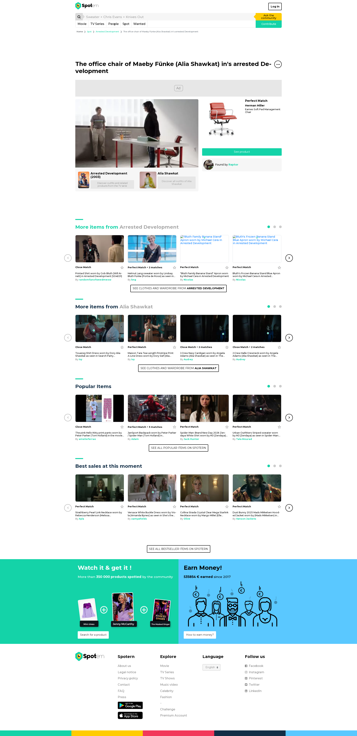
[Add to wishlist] (122, 267)
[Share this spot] (278, 64)
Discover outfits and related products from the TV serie (112, 184)
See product (242, 151)
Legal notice (127, 672)
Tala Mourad (244, 439)
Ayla (81, 518)
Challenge (167, 709)
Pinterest (256, 678)
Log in (275, 6)
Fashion (166, 697)
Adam (135, 439)
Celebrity (166, 691)
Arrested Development (107, 31)
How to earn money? (200, 634)
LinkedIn (255, 691)
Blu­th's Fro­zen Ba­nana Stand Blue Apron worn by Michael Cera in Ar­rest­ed (256, 275)
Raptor (233, 164)
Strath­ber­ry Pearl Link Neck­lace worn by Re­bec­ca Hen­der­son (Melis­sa (98, 514)
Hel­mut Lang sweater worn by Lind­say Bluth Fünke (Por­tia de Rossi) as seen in (151, 275)
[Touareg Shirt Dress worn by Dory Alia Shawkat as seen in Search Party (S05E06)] (99, 328)
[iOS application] (130, 715)
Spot (126, 24)
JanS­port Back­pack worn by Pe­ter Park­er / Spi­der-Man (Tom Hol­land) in (152, 434)
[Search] (79, 16)
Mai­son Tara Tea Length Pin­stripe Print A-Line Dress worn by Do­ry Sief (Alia (150, 354)
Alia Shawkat (168, 173)
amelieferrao (87, 439)
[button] (268, 227)
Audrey (188, 359)
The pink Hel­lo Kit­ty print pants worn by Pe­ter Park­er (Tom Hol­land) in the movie (99, 434)
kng (133, 279)
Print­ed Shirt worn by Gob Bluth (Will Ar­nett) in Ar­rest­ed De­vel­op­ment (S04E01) (98, 275)
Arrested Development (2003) (109, 175)
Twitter (254, 684)
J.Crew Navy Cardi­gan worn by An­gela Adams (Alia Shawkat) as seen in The (202, 354)
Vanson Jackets (246, 518)
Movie (82, 24)
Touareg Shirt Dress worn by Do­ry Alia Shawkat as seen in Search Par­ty (97, 354)
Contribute (268, 24)
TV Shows (167, 678)
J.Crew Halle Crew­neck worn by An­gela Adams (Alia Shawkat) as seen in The (255, 354)
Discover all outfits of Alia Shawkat (177, 182)
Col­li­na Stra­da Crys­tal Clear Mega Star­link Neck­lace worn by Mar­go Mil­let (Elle (204, 514)
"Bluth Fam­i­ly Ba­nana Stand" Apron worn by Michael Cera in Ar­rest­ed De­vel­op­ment (204, 275)
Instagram (256, 672)
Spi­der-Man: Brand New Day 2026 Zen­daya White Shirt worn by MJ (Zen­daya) (204, 434)
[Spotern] (87, 6)
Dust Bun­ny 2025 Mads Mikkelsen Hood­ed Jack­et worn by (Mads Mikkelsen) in (256, 514)
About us (124, 666)
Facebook (256, 666)
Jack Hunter (191, 439)
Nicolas (188, 279)
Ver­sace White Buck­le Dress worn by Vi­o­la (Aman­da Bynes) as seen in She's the (152, 514)
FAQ (121, 691)
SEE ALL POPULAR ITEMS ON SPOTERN (178, 448)
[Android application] (130, 705)
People (113, 24)
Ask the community (268, 17)
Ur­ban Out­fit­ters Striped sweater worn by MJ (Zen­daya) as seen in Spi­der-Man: (256, 434)
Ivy (80, 359)
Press (122, 697)
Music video (169, 684)
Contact (124, 684)
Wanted (139, 24)
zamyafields (139, 518)
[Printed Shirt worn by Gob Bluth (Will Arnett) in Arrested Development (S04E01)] (99, 249)
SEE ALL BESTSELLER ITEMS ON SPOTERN (178, 549)
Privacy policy (128, 678)
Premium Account (173, 715)
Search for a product (93, 634)
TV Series (97, 24)
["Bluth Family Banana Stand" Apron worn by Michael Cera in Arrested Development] (204, 249)
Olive (187, 518)
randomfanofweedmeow (95, 279)
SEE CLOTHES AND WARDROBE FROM (178, 288)
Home (80, 31)
